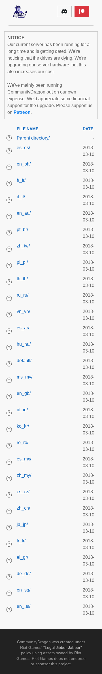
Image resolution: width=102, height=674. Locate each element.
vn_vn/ (23, 311)
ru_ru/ (22, 295)
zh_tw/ (23, 245)
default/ (24, 360)
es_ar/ (23, 327)
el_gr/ (22, 557)
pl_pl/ (22, 262)
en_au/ (24, 213)
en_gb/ (24, 393)
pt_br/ (22, 229)
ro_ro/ (22, 442)
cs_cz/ (23, 491)
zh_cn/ (23, 508)
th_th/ (22, 278)
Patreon (22, 112)
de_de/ (24, 573)
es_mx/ (24, 458)
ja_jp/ (22, 524)
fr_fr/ (21, 180)
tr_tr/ (21, 540)
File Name (27, 129)
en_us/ (23, 606)
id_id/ (22, 409)
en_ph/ (24, 164)
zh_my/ (24, 475)
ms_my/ (24, 377)
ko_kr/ (23, 426)
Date (88, 129)
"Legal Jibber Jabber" (62, 647)
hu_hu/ (24, 344)
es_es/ (23, 147)
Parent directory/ (33, 138)
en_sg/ (23, 590)
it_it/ (21, 196)
